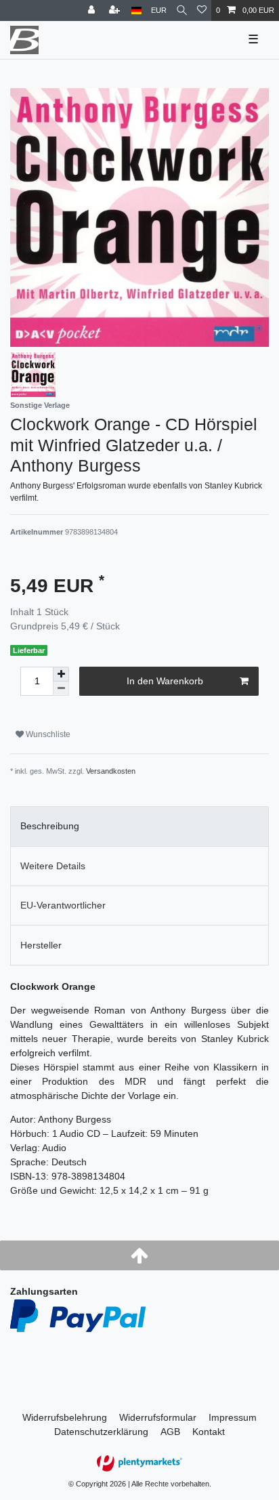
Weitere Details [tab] (52, 865)
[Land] (136, 10)
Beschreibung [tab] (49, 825)
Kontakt (208, 1431)
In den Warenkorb (165, 680)
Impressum (233, 1417)
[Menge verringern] (61, 689)
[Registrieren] (115, 10)
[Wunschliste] (201, 10)
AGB (170, 1431)
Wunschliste (47, 734)
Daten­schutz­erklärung (101, 1431)
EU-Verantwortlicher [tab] (63, 905)
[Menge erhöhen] (61, 674)
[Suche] (181, 10)
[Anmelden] (92, 10)
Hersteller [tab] (41, 945)
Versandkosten (110, 771)
